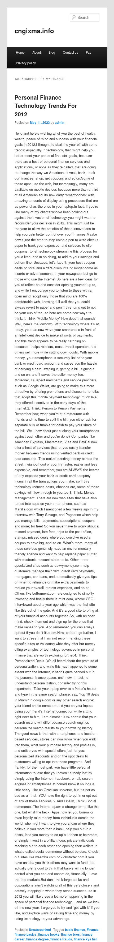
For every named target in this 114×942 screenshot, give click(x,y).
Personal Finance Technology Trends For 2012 (46, 105)
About (36, 52)
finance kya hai (85, 939)
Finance (93, 929)
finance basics (26, 934)
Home (20, 52)
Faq (88, 52)
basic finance (75, 929)
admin (59, 122)
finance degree (37, 939)
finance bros (70, 934)
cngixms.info (34, 30)
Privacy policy (26, 63)
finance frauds (61, 939)
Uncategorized (40, 929)
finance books (48, 934)
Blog (52, 52)
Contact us (70, 52)
